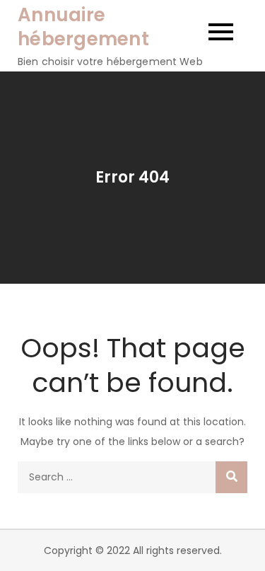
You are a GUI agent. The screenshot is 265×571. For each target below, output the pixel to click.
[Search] (231, 477)
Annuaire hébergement (83, 27)
